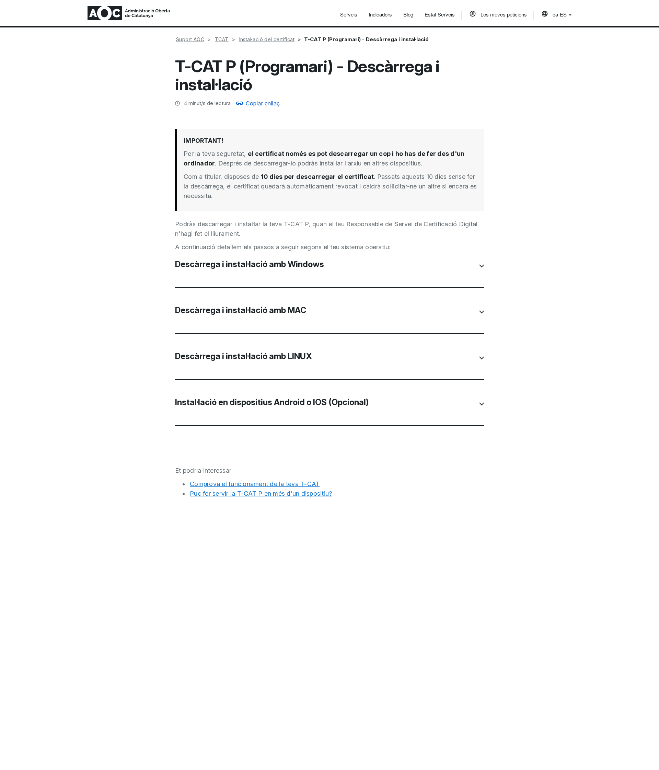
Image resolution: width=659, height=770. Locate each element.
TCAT (222, 39)
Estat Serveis (440, 14)
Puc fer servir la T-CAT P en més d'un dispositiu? (261, 493)
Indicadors (380, 14)
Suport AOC (190, 39)
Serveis (348, 14)
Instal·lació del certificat (266, 39)
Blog (408, 14)
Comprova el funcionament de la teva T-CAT (255, 483)
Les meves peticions (503, 14)
